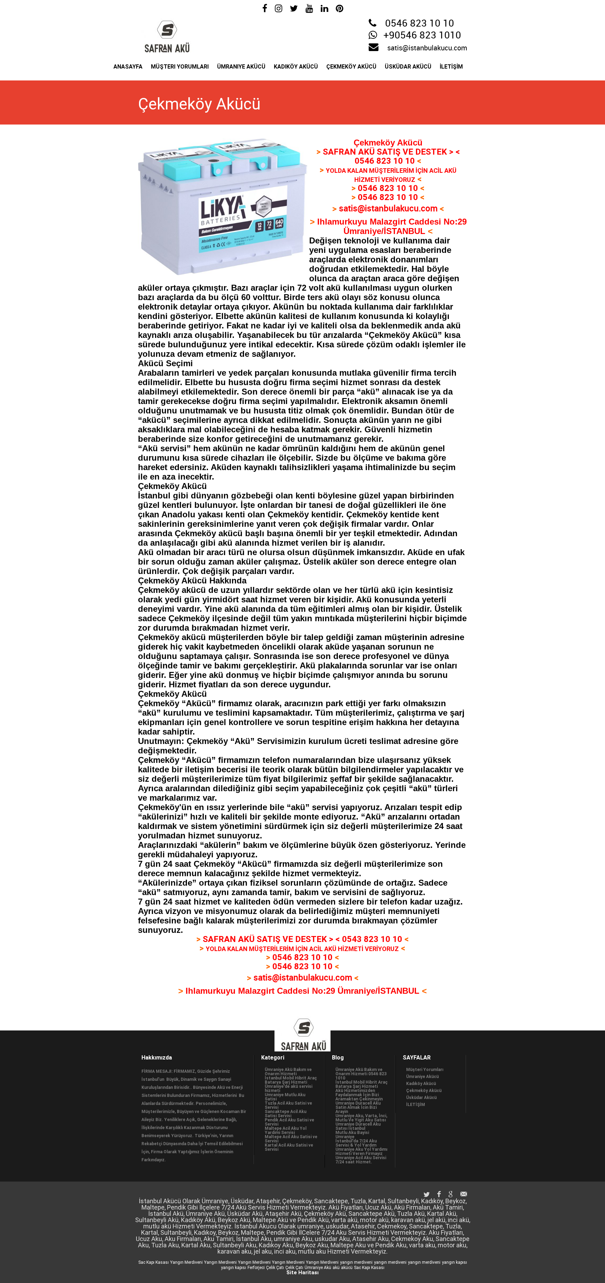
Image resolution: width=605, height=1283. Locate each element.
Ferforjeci (256, 1267)
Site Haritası (302, 1272)
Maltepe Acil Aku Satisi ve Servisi (291, 1138)
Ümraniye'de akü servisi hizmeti (288, 1088)
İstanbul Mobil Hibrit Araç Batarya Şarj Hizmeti (291, 1080)
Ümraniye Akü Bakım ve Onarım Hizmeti (288, 1071)
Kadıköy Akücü (296, 66)
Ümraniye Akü (318, 1267)
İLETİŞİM (451, 66)
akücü (347, 1267)
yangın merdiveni (356, 1262)
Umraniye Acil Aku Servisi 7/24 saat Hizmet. (360, 1159)
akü (336, 1267)
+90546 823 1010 (422, 35)
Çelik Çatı (275, 1267)
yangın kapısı (454, 1262)
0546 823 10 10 (419, 24)
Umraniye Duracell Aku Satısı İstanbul (358, 1126)
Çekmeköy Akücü (351, 66)
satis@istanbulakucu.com (427, 48)
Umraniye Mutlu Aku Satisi (285, 1096)
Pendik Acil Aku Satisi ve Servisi (289, 1122)
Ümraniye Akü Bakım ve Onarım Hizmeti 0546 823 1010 (361, 1073)
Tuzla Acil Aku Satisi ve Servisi (288, 1105)
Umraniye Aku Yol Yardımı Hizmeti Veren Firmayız (361, 1151)
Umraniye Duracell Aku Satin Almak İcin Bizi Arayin (358, 1107)
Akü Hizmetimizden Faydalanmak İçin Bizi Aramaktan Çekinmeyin (359, 1094)
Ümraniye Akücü (241, 66)
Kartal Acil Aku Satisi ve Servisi (289, 1147)
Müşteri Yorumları (180, 66)
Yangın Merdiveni (186, 1262)
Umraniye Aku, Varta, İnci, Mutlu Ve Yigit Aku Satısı (361, 1117)
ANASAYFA (127, 66)
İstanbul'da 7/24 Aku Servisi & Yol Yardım (356, 1143)
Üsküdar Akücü (408, 66)
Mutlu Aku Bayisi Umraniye (352, 1134)
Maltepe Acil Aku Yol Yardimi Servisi (285, 1130)
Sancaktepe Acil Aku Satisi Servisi (285, 1113)
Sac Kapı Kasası (153, 1262)
